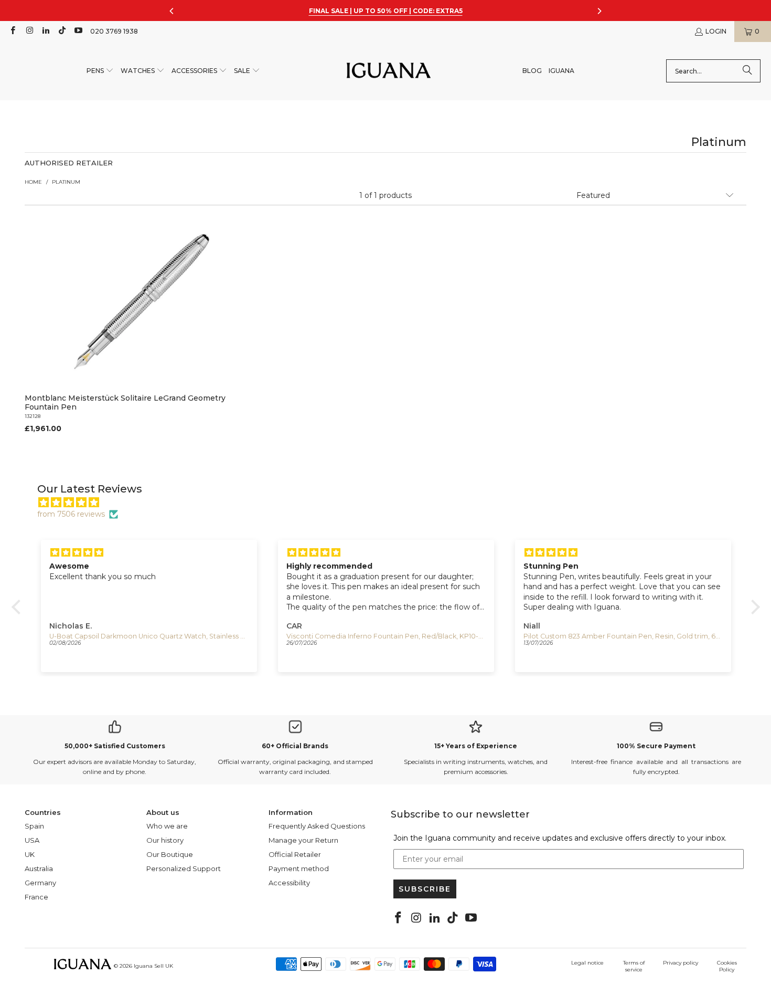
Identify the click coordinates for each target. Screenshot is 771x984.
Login (715, 31)
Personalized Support (183, 868)
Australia (39, 868)
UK (30, 854)
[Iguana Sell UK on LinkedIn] (45, 31)
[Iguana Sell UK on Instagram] (28, 31)
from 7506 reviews (71, 514)
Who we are (167, 826)
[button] (100, 71)
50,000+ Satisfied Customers (115, 746)
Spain (34, 826)
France (36, 897)
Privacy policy (680, 962)
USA (32, 840)
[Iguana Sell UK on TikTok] (61, 31)
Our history (165, 840)
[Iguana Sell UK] (389, 71)
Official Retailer (295, 854)
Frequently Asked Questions (317, 826)
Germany (40, 882)
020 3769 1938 (114, 31)
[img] (391, 502)
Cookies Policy (727, 966)
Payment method (299, 868)
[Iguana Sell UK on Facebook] (12, 31)
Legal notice (587, 962)
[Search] (747, 70)
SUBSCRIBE (425, 889)
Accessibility (289, 882)
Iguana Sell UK (153, 965)
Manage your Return (303, 840)
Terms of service (634, 966)
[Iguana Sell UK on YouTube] (77, 31)
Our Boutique (169, 854)
